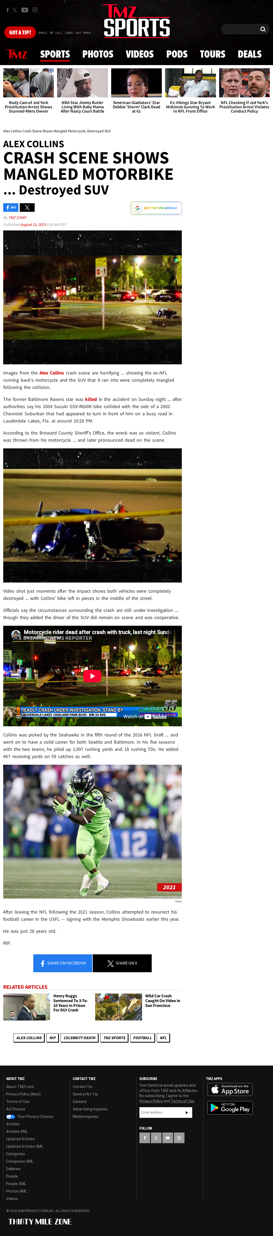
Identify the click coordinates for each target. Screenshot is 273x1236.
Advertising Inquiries (90, 1109)
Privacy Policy (151, 1101)
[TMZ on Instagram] (34, 9)
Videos (140, 54)
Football (142, 1037)
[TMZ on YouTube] (167, 1138)
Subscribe (187, 1112)
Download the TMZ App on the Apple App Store (230, 1089)
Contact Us (82, 1087)
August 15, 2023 (33, 224)
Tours (212, 54)
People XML (16, 1184)
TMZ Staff (17, 217)
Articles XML (17, 1131)
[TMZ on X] (15, 10)
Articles (12, 1124)
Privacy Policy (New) (23, 1094)
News (16, 54)
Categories (15, 1154)
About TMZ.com (20, 1087)
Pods (176, 54)
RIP (52, 1037)
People (12, 1176)
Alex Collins (28, 1037)
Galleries (13, 1169)
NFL (163, 1037)
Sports (55, 54)
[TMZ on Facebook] (7, 10)
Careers (79, 1101)
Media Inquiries (85, 1116)
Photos (97, 54)
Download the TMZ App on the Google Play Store (230, 1108)
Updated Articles (20, 1139)
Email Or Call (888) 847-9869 (64, 33)
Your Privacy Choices (35, 1116)
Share (66, 963)
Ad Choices (15, 1109)
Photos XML (16, 1191)
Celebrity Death (79, 1037)
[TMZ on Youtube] (24, 10)
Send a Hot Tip (85, 1094)
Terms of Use (18, 1101)
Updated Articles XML (24, 1146)
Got (20, 32)
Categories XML (19, 1161)
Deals (250, 54)
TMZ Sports (114, 1037)
